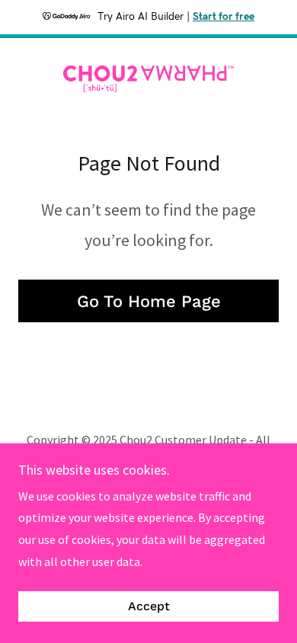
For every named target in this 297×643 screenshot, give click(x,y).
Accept (149, 607)
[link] (148, 78)
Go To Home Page (149, 301)
